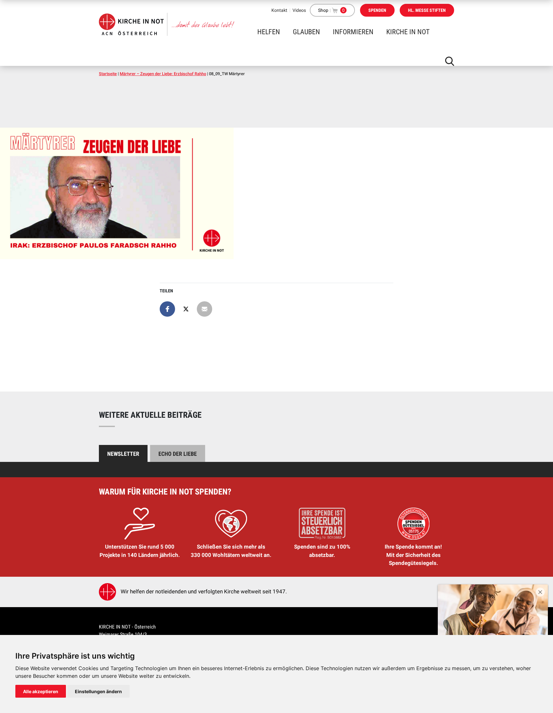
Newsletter (123, 453)
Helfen (268, 32)
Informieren (353, 32)
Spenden (377, 10)
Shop (323, 10)
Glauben (306, 32)
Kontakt (279, 10)
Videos (299, 10)
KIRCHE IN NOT (407, 32)
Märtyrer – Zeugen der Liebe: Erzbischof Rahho (163, 73)
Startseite (108, 73)
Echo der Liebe (177, 453)
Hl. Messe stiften (427, 10)
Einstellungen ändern (98, 691)
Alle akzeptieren (40, 691)
